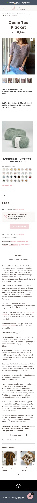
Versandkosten (19, 209)
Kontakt (20, 499)
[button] (3, 8)
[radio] (3, 169)
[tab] (18, 256)
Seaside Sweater (26, 468)
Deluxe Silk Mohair (9, 166)
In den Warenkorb (19, 226)
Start (4, 14)
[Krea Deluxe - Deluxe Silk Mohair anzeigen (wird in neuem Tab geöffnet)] (24, 161)
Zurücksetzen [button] (7, 185)
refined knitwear (14, 246)
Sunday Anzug (7, 468)
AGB (16, 499)
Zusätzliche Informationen (18, 260)
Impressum (21, 497)
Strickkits (12, 14)
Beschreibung (18, 256)
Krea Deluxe (17, 244)
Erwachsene (23, 242)
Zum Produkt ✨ (15, 463)
